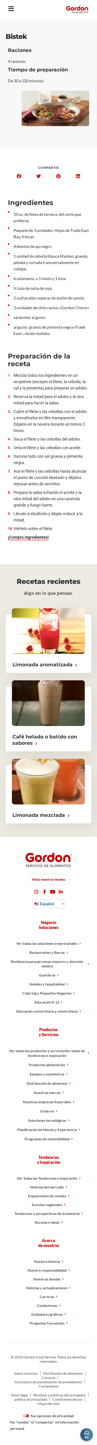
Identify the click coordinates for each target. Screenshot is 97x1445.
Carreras (47, 1296)
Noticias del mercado (47, 1187)
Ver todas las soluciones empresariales (47, 943)
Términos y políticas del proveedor (59, 1395)
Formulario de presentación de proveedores (48, 1382)
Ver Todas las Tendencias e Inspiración (47, 1178)
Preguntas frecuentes (47, 1323)
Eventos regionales (47, 1204)
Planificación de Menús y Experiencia (47, 1129)
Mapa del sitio (49, 1403)
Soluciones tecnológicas (47, 1120)
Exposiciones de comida (47, 1196)
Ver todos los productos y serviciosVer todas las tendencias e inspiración (47, 1053)
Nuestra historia (47, 1261)
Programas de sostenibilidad (47, 1139)
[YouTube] (52, 891)
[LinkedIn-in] (60, 891)
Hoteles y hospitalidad (47, 984)
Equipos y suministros (47, 1074)
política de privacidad (30, 1399)
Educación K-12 (47, 1002)
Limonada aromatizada (43, 665)
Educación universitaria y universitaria (47, 1011)
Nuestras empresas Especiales (47, 1102)
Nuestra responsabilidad (47, 1270)
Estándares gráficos (47, 1314)
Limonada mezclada (39, 815)
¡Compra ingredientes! (28, 537)
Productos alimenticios (47, 1065)
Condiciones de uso (67, 1399)
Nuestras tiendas (46, 1279)
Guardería (47, 975)
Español (46, 903)
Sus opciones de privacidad (52, 1416)
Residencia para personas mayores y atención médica (47, 963)
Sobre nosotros (26, 1373)
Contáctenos (47, 1305)
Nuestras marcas (47, 1092)
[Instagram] (36, 891)
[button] (19, 176)
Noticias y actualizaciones (46, 1288)
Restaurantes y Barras (47, 952)
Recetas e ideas (47, 1222)
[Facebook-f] (44, 891)
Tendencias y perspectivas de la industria (47, 1213)
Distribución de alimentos (47, 1083)
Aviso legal (19, 1395)
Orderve (47, 1111)
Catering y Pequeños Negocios (47, 993)
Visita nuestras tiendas (48, 879)
